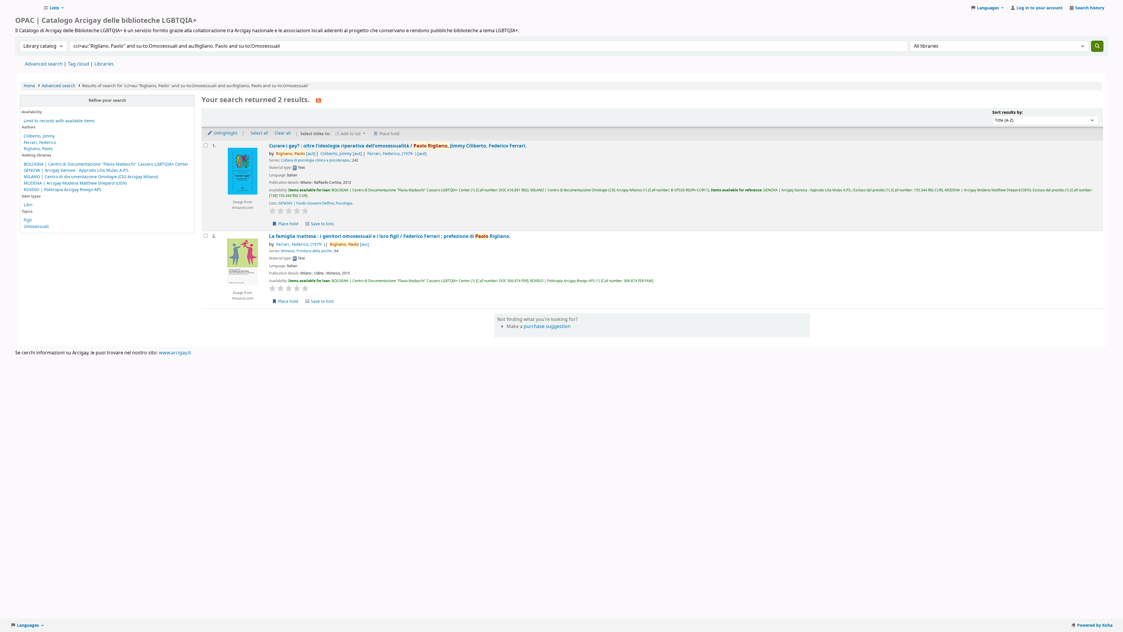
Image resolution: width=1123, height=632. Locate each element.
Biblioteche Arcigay (28, 8)
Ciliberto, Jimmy (39, 136)
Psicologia (344, 203)
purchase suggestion (547, 326)
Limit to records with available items (59, 121)
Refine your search (107, 100)
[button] (53, 8)
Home (29, 86)
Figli (28, 220)
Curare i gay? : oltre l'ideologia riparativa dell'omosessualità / (398, 146)
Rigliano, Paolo (38, 149)
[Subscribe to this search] (318, 100)
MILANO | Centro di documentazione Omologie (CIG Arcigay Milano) (91, 177)
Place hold (287, 224)
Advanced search (44, 64)
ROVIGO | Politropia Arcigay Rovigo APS (62, 190)
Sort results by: (1007, 112)
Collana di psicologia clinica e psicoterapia (315, 160)
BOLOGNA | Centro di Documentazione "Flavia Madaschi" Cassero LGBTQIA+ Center (106, 164)
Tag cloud (78, 64)
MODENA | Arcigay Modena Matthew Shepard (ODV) (75, 183)
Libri (28, 205)
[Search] (1097, 46)
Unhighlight (224, 133)
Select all (259, 133)
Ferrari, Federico (40, 143)
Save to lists (322, 224)
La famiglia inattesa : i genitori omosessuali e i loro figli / (390, 236)
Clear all (283, 133)
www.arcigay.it (175, 352)
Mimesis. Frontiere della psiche (306, 251)
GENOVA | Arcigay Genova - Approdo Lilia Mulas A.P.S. (77, 170)
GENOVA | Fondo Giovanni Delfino (306, 203)
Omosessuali (36, 227)
